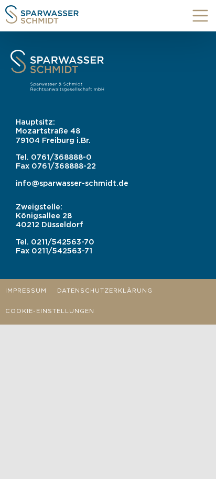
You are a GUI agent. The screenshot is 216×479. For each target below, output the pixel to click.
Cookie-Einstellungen (49, 311)
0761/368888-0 (61, 157)
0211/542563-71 (61, 251)
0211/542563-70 (62, 242)
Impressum (26, 291)
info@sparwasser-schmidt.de (72, 183)
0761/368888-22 (63, 166)
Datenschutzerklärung (105, 291)
